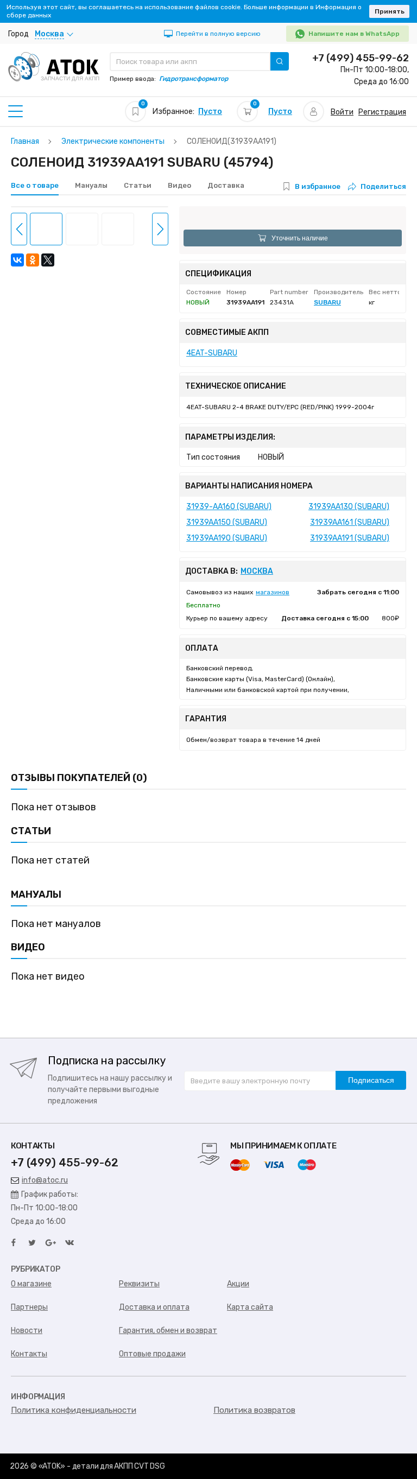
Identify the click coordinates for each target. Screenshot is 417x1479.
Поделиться (383, 186)
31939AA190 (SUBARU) (226, 538)
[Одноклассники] (32, 259)
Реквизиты (139, 1283)
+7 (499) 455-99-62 (360, 58)
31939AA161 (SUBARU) (349, 522)
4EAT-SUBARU (211, 353)
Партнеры (29, 1307)
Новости (26, 1330)
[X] (47, 259)
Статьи (137, 185)
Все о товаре (35, 185)
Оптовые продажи (152, 1354)
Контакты (29, 1354)
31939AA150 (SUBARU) (226, 522)
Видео (179, 185)
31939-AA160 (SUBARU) (228, 506)
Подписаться (371, 1080)
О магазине (31, 1283)
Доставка (225, 185)
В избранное (317, 186)
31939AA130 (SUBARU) (348, 506)
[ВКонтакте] (17, 259)
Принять (390, 11)
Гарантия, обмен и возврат (168, 1330)
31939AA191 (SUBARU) (349, 538)
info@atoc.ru (45, 1180)
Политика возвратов (254, 1410)
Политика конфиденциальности (73, 1410)
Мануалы (91, 185)
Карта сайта (250, 1307)
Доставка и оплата (154, 1307)
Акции (238, 1283)
